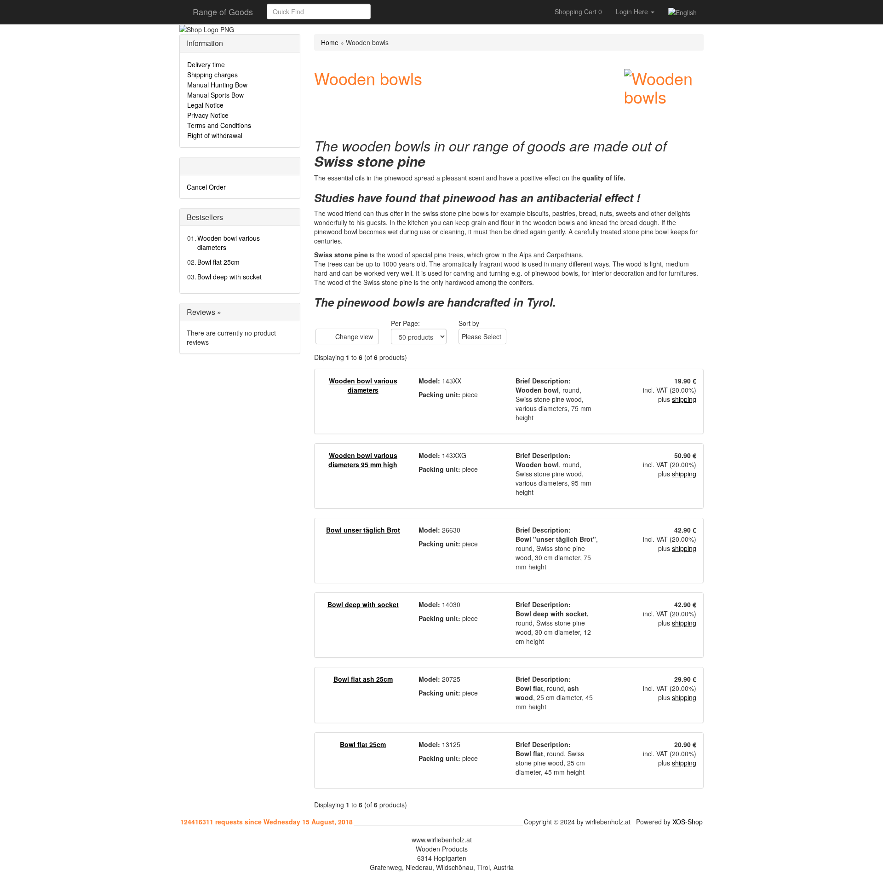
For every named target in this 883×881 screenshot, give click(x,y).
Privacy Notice (208, 115)
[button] (381, 11)
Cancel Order (206, 186)
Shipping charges (212, 74)
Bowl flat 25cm (218, 262)
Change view (353, 336)
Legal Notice (205, 105)
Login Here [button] (633, 11)
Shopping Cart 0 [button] (578, 11)
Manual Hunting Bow (217, 84)
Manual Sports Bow (215, 94)
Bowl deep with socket (229, 276)
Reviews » (204, 312)
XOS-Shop (687, 821)
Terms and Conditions (219, 125)
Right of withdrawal (214, 135)
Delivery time (206, 64)
